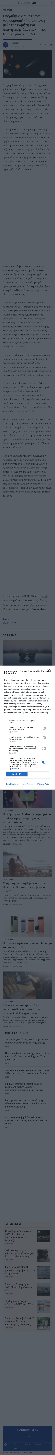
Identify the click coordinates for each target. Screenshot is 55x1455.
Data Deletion (12, 784)
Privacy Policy (43, 784)
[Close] (49, 671)
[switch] (44, 728)
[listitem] (27, 722)
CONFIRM (16, 774)
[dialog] (27, 727)
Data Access (27, 784)
